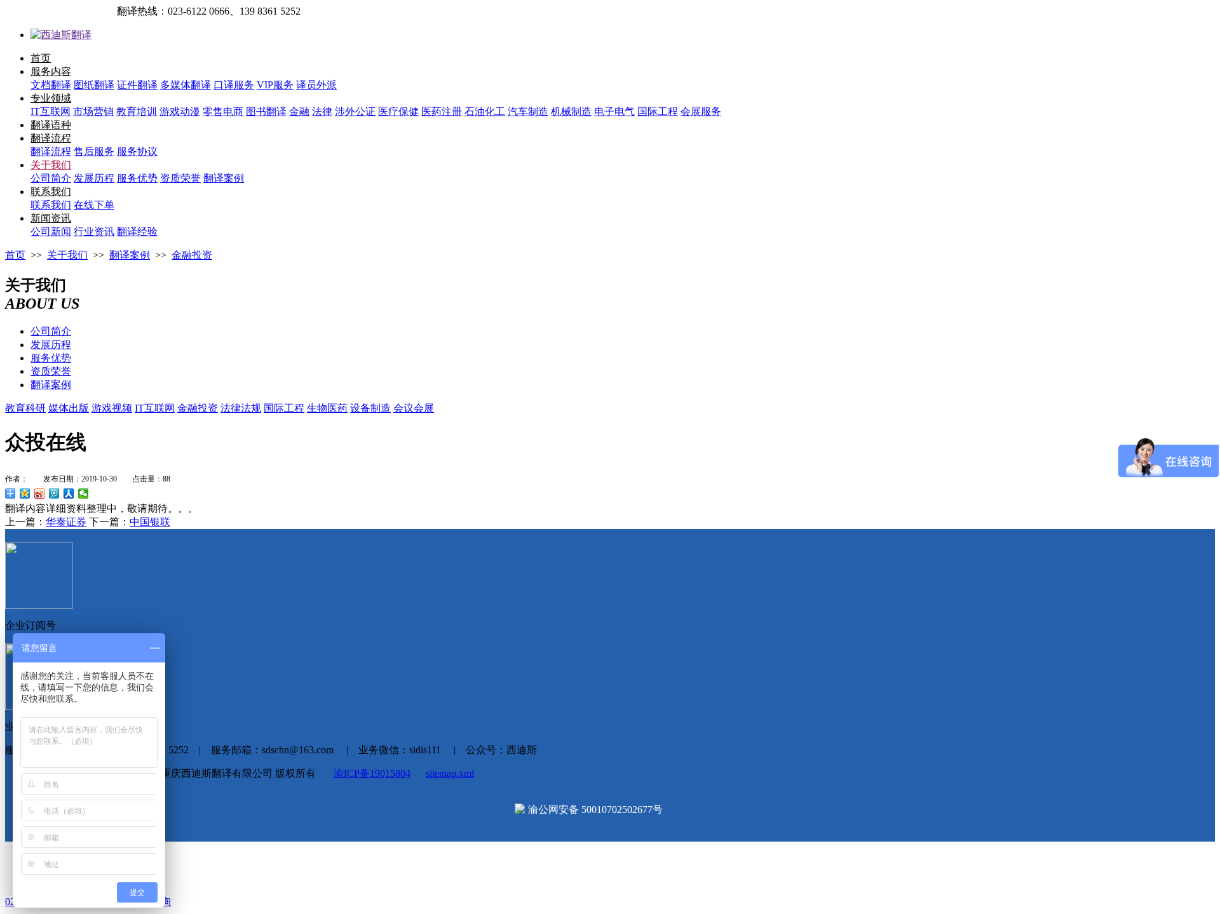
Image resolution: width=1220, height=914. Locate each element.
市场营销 (93, 111)
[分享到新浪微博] (39, 493)
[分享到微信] (83, 493)
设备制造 (370, 408)
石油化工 (484, 111)
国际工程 (657, 111)
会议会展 (413, 408)
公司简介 (50, 178)
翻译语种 (50, 124)
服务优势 (137, 178)
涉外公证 (355, 111)
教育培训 (136, 111)
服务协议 (137, 151)
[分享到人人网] (69, 493)
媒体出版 (68, 408)
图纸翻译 (94, 84)
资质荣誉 (180, 178)
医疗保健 (398, 111)
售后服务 (94, 151)
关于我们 (50, 164)
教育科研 (25, 408)
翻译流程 (50, 138)
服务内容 (50, 71)
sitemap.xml (450, 773)
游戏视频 (112, 408)
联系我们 (50, 191)
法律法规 (240, 408)
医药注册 (441, 111)
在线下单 (94, 204)
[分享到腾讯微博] (54, 493)
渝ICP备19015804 (372, 773)
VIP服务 (275, 84)
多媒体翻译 (185, 84)
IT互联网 (50, 111)
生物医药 (327, 408)
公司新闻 (50, 231)
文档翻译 (50, 84)
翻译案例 (223, 178)
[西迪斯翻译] (61, 34)
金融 (299, 111)
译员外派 (316, 84)
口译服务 (234, 84)
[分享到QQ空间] (25, 493)
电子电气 (614, 111)
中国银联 (150, 521)
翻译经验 (137, 231)
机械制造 (571, 111)
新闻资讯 (50, 218)
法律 (322, 111)
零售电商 (223, 111)
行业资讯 (94, 231)
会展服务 (701, 111)
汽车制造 (528, 111)
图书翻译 (266, 111)
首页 (40, 58)
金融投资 (192, 255)
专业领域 (50, 98)
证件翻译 (137, 84)
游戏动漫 (179, 111)
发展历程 (94, 178)
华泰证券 (66, 521)
